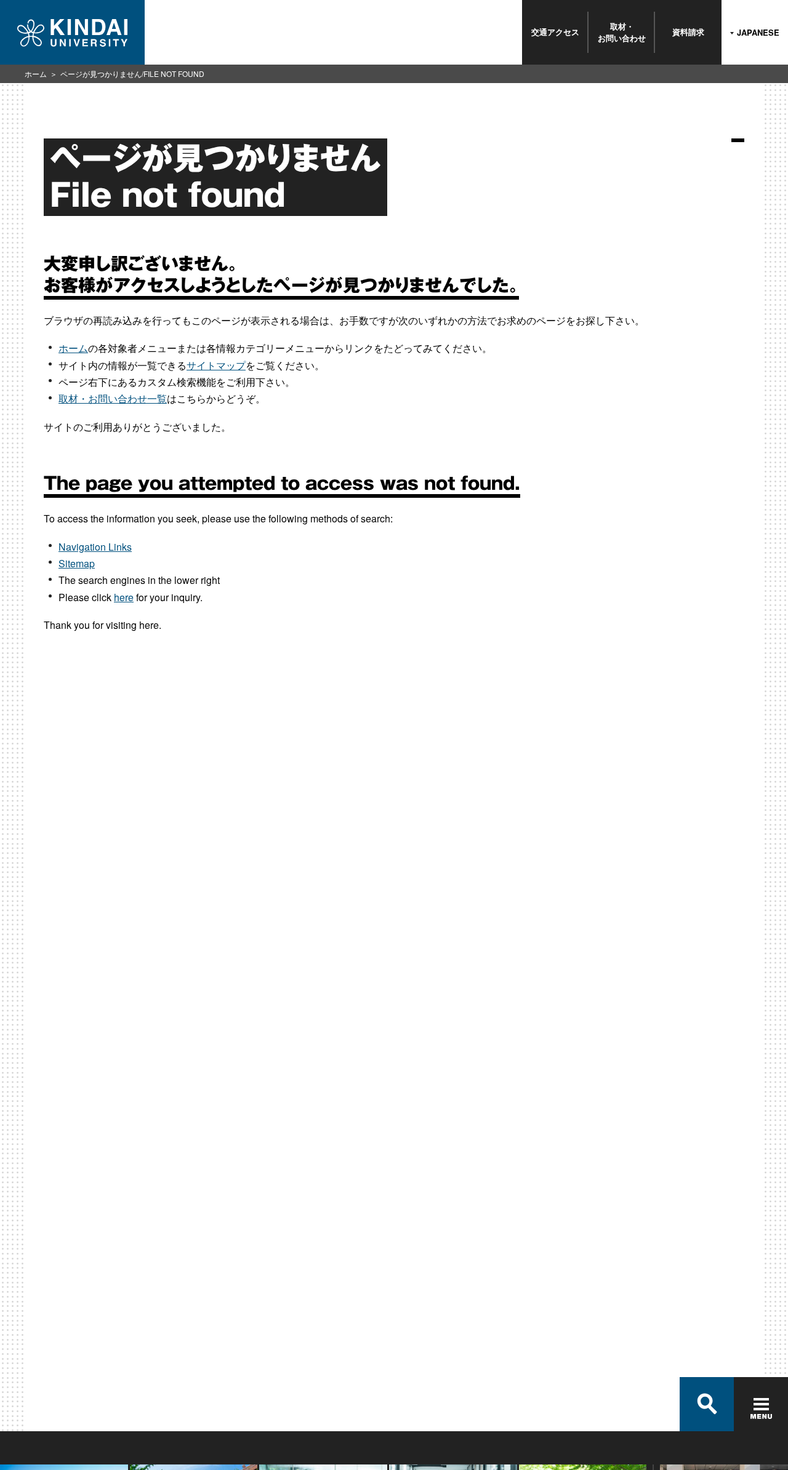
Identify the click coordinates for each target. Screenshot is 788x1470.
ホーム (36, 73)
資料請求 (688, 32)
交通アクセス (555, 32)
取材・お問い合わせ (622, 31)
